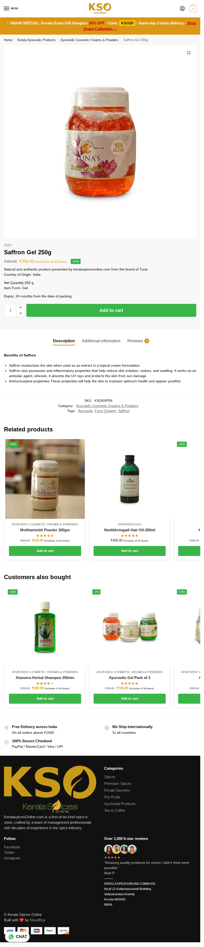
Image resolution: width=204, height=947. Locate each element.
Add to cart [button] (45, 551)
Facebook (12, 847)
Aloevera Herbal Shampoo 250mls (45, 678)
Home (8, 40)
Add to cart (111, 310)
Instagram (12, 858)
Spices (109, 777)
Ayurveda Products (120, 804)
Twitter (9, 853)
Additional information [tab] (101, 341)
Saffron (124, 411)
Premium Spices (117, 784)
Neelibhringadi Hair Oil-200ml (129, 530)
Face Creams (105, 411)
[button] (192, 8)
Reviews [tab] (137, 341)
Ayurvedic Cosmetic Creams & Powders (89, 40)
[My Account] (182, 8)
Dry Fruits (112, 797)
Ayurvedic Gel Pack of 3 (129, 678)
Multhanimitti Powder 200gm (45, 530)
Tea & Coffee (114, 810)
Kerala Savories (117, 790)
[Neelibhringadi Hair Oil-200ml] (129, 479)
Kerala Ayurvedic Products (36, 40)
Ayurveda (85, 411)
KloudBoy (38, 920)
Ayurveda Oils (129, 524)
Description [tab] (64, 341)
